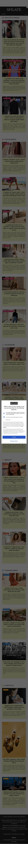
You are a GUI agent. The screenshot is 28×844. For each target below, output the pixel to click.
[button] (14, 420)
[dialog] (14, 422)
